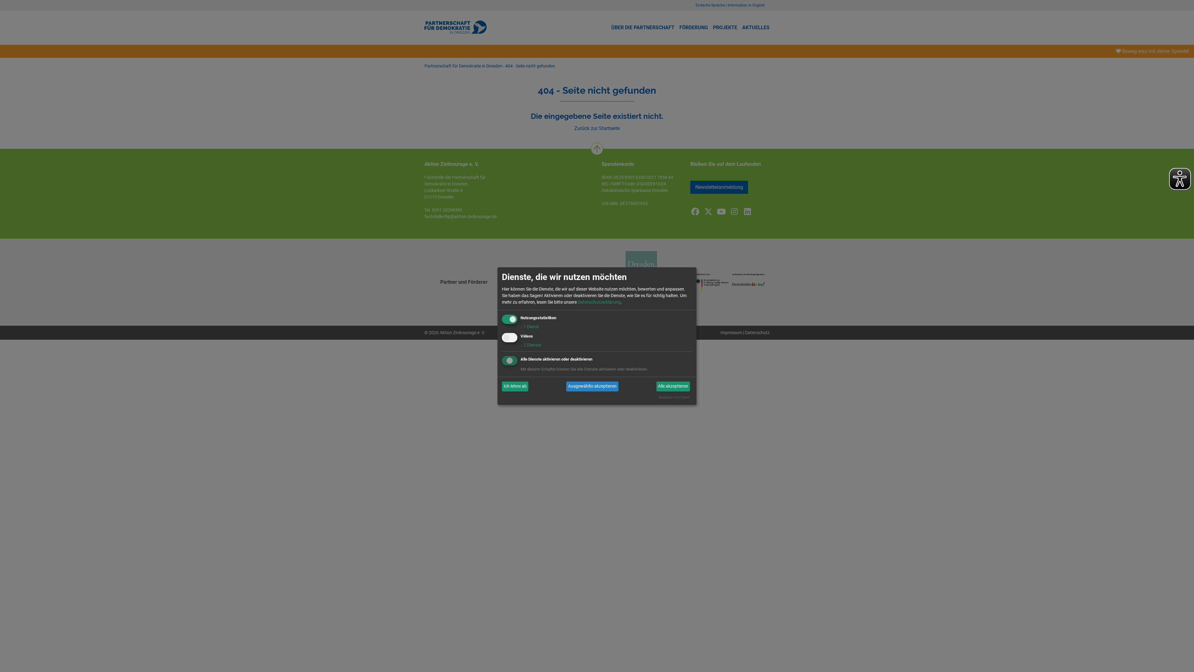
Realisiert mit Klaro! (674, 397)
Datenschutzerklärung (599, 302)
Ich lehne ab (515, 386)
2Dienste (531, 345)
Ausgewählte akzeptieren (592, 386)
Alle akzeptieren (673, 386)
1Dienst (530, 326)
